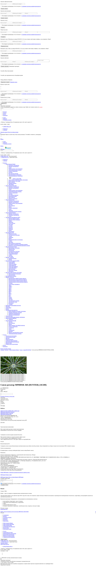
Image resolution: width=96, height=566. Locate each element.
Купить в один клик (9, 396)
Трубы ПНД (8, 307)
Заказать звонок (4, 132)
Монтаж (7, 338)
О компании (6, 515)
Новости (5, 118)
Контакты (5, 115)
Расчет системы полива (13, 132)
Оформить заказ (13, 82)
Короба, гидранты (10, 257)
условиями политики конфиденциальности (31, 6)
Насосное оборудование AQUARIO (14, 272)
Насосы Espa (6, 527)
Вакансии (5, 518)
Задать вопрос (4, 539)
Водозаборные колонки (11, 276)
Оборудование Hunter (10, 164)
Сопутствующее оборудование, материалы (15, 317)
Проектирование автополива (9, 533)
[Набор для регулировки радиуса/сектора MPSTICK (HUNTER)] (48, 510)
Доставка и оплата (7, 119)
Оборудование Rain (10, 199)
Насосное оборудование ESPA (12, 260)
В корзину (3, 396)
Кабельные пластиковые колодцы (13, 305)
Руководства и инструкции (12, 344)
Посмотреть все (4, 509)
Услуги (4, 113)
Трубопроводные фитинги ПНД (13, 217)
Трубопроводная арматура (11, 310)
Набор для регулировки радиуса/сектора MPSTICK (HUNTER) (15, 511)
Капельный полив (10, 232)
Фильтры (8, 306)
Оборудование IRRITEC (11, 318)
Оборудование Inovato (11, 212)
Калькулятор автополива (8, 534)
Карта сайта (5, 520)
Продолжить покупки (5, 82)
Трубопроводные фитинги (9, 526)
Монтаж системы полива (8, 535)
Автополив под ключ (10, 337)
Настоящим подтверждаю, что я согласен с (21, 6)
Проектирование (9, 339)
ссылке (40, 107)
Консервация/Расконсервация (12, 341)
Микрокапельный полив (11, 246)
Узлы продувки (9, 316)
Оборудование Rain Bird (11, 185)
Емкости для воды (10, 277)
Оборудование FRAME (11, 320)
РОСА (4, 114)
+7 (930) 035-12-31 (5, 157)
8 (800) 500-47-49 (4, 156)
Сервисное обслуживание (11, 340)
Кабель (7, 309)
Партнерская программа (11, 336)
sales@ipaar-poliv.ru (5, 544)
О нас (4, 117)
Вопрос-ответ (9, 343)
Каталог (5, 111)
